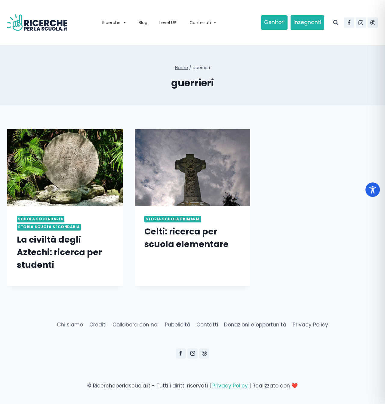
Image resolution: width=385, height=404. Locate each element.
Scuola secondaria (40, 219)
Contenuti (200, 23)
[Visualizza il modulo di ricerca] (335, 22)
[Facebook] (349, 22)
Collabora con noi (135, 324)
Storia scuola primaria (173, 219)
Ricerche (111, 23)
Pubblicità (177, 324)
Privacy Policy (310, 324)
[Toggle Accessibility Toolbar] (372, 189)
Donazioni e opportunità (255, 324)
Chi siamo (70, 324)
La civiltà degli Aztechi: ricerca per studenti (59, 252)
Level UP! (168, 23)
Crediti (97, 324)
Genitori (274, 22)
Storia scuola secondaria (49, 227)
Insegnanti (307, 22)
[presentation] (65, 167)
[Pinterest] (373, 22)
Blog (143, 23)
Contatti (207, 324)
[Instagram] (361, 22)
